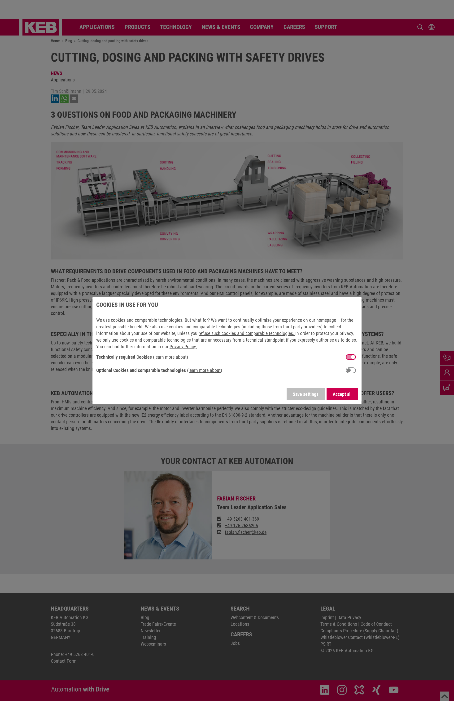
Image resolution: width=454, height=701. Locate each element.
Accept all (342, 394)
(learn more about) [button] (170, 357)
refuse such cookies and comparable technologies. (247, 333)
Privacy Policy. (183, 346)
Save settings (306, 394)
